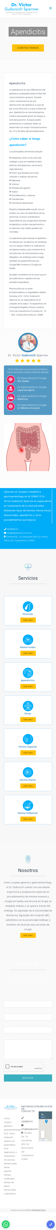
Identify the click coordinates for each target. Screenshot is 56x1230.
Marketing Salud (38, 1210)
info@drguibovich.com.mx (19, 533)
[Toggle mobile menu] (50, 8)
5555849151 (12, 529)
